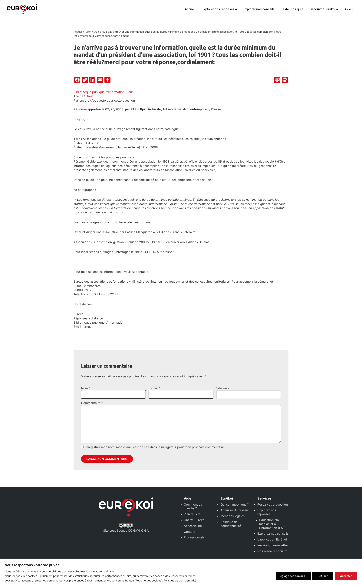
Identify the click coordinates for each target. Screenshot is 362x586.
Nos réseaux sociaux (272, 551)
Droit (88, 31)
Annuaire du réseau (234, 510)
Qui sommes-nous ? (235, 504)
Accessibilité (193, 526)
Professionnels (194, 537)
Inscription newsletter (272, 545)
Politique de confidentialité (180, 580)
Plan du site (192, 514)
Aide (347, 9)
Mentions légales (233, 516)
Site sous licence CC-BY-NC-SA (126, 530)
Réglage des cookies (292, 576)
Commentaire (92, 403)
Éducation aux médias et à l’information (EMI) (272, 524)
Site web (222, 388)
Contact (189, 532)
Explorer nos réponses (218, 9)
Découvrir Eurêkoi (322, 9)
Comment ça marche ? (193, 506)
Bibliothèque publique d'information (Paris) (104, 92)
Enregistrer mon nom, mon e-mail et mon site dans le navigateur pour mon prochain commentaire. (154, 447)
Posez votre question (272, 504)
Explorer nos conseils (259, 9)
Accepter (346, 576)
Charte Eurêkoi (194, 520)
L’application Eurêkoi (272, 539)
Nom (85, 388)
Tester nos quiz (292, 9)
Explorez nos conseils (272, 533)
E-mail (154, 388)
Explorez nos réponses (266, 512)
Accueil (190, 9)
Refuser (323, 576)
